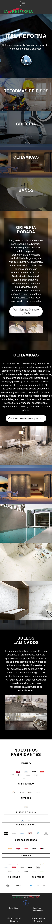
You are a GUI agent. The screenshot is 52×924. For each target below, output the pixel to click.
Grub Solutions (39, 919)
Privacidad (13, 908)
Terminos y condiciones (38, 909)
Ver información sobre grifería (26, 311)
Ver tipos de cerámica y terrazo (26, 418)
